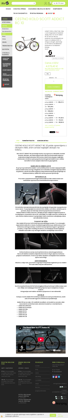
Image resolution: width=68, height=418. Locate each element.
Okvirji (4, 39)
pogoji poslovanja (40, 391)
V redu (53, 415)
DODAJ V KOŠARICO (54, 87)
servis (37, 373)
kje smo (37, 387)
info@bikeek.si (58, 371)
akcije (37, 384)
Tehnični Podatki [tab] (28, 141)
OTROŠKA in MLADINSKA (5, 54)
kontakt (37, 366)
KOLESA (8, 9)
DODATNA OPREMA (19, 9)
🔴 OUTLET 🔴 (50, 13)
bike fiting (38, 376)
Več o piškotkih (60, 415)
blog (36, 369)
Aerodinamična (6, 31)
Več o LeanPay (49, 125)
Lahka (4, 34)
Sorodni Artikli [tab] (42, 141)
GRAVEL (4, 42)
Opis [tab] (17, 141)
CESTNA (4, 26)
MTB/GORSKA (6, 22)
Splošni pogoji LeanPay (52, 126)
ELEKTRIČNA (5, 49)
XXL (48, 74)
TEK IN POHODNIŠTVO (20, 13)
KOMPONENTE (57, 9)
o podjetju (38, 380)
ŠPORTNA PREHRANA (36, 13)
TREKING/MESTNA (7, 46)
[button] (37, 44)
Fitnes (3, 36)
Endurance (5, 29)
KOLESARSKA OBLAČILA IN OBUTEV (39, 9)
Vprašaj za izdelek (58, 58)
